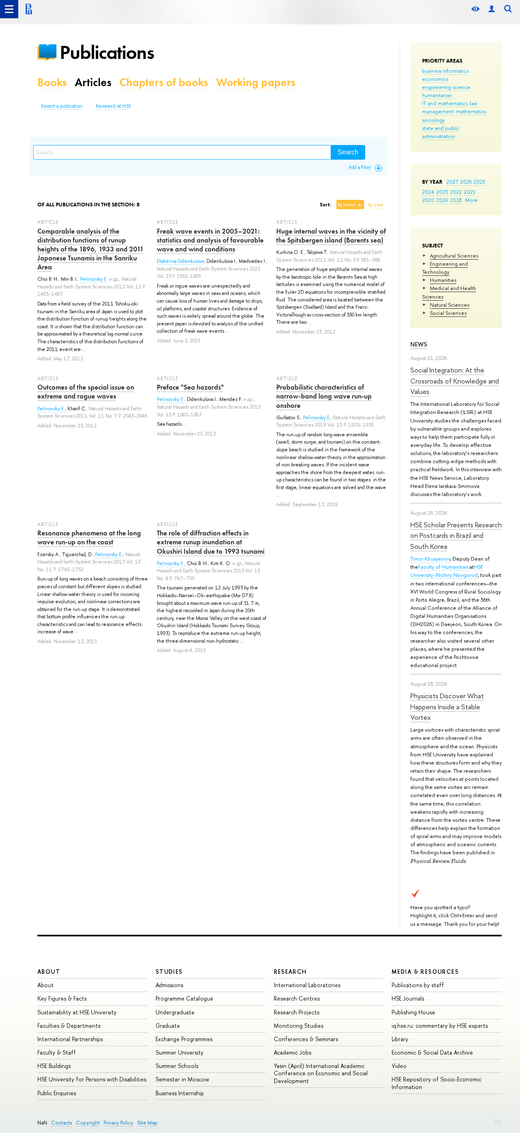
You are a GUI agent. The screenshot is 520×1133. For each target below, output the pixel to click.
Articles (93, 82)
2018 (456, 200)
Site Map (147, 1122)
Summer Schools (177, 1066)
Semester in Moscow (182, 1079)
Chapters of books (163, 82)
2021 (470, 191)
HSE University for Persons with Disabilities (91, 1079)
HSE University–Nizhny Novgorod (446, 570)
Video (399, 1066)
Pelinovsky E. (94, 279)
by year (376, 204)
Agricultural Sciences (454, 255)
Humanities (443, 280)
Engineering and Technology (445, 267)
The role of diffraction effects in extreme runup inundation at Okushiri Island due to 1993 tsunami (210, 542)
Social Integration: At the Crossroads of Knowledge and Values (454, 380)
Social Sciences (448, 312)
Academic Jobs (292, 1052)
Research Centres (297, 998)
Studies (169, 971)
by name (346, 204)
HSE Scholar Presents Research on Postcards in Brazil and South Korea (456, 535)
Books (52, 82)
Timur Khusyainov (430, 558)
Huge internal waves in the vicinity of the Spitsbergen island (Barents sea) (331, 236)
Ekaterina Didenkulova (180, 261)
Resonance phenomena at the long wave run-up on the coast (89, 537)
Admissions (169, 985)
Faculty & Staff (56, 1052)
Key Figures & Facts (62, 998)
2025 (479, 181)
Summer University (180, 1052)
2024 (428, 191)
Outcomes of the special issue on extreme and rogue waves (85, 392)
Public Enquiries (56, 1093)
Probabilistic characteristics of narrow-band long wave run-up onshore (324, 396)
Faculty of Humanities (443, 566)
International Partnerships (70, 1039)
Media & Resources (425, 971)
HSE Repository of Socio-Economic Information (436, 1082)
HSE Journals (408, 998)
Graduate (168, 1025)
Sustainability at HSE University (77, 1012)
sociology (433, 119)
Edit (498, 1121)
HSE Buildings (54, 1066)
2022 (456, 191)
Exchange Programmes (184, 1039)
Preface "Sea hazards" (190, 387)
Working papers (255, 82)
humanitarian (437, 95)
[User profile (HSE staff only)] (491, 9)
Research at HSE (113, 106)
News (418, 344)
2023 (442, 191)
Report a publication (61, 106)
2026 (466, 181)
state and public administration (440, 132)
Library (400, 1039)
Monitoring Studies (298, 1025)
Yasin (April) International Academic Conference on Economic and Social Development (321, 1073)
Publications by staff (418, 985)
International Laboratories (307, 985)
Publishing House (413, 1012)
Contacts (61, 1122)
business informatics (445, 70)
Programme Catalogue (184, 998)
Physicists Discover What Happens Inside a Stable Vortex (447, 706)
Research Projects (296, 1012)
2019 (442, 200)
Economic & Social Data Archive (432, 1052)
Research (290, 971)
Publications (107, 52)
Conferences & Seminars (306, 1039)
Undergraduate (175, 1012)
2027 (452, 181)
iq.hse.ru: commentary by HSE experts (440, 1025)
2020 (428, 200)
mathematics (471, 111)
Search (348, 152)
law (473, 103)
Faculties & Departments (68, 1025)
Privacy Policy (118, 1122)
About (48, 971)
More (471, 200)
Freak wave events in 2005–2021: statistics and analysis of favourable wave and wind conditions (210, 240)
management (438, 111)
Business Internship (180, 1093)
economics (435, 78)
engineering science (446, 87)
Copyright (88, 1122)
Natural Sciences (449, 304)
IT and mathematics (445, 103)
